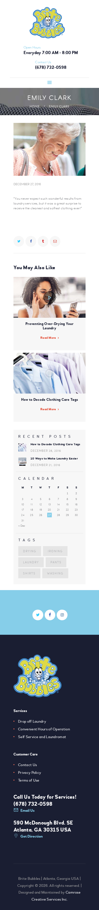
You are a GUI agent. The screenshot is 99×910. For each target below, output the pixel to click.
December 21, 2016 (45, 465)
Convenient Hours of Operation (44, 729)
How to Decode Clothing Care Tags (55, 444)
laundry (31, 562)
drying (29, 551)
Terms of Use (28, 780)
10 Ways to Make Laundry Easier (54, 458)
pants (56, 562)
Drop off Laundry (32, 721)
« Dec (21, 525)
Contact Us (27, 764)
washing (55, 573)
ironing (55, 551)
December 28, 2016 (46, 450)
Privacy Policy (29, 772)
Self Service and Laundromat (42, 736)
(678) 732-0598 (32, 804)
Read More (48, 338)
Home (35, 106)
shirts (29, 573)
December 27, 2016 (27, 184)
